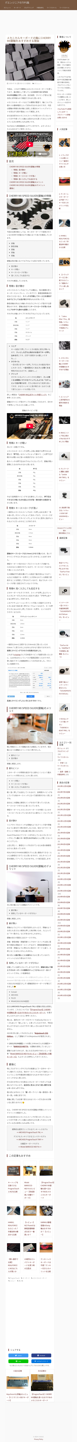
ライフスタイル (52, 8)
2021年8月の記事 (63, 838)
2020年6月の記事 (63, 914)
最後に (12, 188)
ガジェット (7, 8)
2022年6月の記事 (63, 798)
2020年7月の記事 (63, 908)
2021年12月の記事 (64, 815)
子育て (62, 763)
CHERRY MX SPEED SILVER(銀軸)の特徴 (25, 166)
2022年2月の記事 (63, 803)
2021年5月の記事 (63, 850)
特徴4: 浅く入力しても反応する (25, 179)
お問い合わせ (62, 117)
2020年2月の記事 (63, 931)
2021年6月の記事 (63, 844)
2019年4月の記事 (63, 960)
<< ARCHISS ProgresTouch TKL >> (30, 1132)
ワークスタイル (64, 8)
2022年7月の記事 (63, 792)
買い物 (21, 1281)
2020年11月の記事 (64, 885)
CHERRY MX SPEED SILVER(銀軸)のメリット (26, 182)
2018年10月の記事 (64, 995)
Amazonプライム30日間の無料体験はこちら (64, 530)
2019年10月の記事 (64, 943)
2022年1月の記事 (63, 809)
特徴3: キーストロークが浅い (25, 176)
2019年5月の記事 (63, 954)
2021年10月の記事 (64, 827)
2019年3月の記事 (63, 966)
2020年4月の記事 (63, 925)
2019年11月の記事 (64, 937)
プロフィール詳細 (63, 114)
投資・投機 (64, 771)
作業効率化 (40, 8)
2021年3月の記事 (63, 861)
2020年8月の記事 (63, 902)
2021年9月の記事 (63, 832)
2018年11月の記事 (64, 989)
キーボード (17, 8)
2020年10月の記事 (64, 891)
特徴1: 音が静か (20, 169)
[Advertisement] (38, 20)
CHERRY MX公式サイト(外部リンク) (32, 394)
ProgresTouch (15, 1278)
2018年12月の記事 (64, 983)
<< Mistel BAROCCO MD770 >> (29, 1146)
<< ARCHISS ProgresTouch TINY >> (29, 1139)
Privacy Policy (38, 1439)
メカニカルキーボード (40, 1278)
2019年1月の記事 (63, 978)
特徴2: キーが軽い (20, 173)
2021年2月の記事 (63, 867)
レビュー (13, 1281)
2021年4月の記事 (63, 856)
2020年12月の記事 (64, 879)
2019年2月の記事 (63, 972)
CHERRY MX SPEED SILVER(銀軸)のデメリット (27, 185)
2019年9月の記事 (63, 949)
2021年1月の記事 (63, 873)
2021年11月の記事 (64, 821)
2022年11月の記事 (64, 786)
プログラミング (29, 8)
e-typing (17, 654)
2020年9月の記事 (63, 896)
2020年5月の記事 (63, 920)
